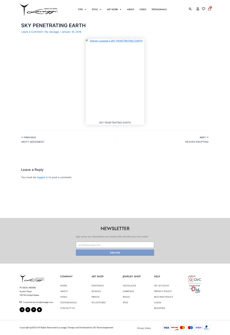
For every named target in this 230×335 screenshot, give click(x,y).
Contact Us (67, 308)
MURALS (96, 291)
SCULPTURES (99, 302)
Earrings (128, 291)
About (130, 9)
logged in (42, 177)
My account (161, 285)
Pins (125, 302)
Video (142, 9)
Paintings (98, 285)
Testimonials (159, 9)
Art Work (112, 9)
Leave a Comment (32, 31)
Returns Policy (163, 296)
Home (63, 285)
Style (95, 9)
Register (159, 308)
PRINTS (95, 296)
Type (80, 9)
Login (157, 302)
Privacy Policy (163, 291)
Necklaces (129, 285)
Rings (126, 296)
